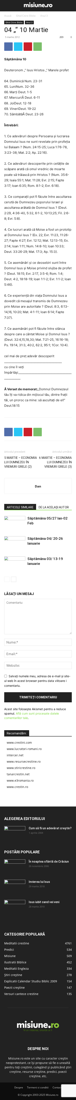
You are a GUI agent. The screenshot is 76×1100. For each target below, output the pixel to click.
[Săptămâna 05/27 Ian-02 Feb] (14, 523)
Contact (57, 1087)
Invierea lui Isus (39, 881)
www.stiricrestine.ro (21, 768)
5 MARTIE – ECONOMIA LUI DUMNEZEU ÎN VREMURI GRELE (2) (20, 462)
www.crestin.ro (17, 787)
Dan (38, 486)
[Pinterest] (28, 46)
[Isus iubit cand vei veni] (14, 907)
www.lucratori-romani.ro (24, 749)
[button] (7, 5)
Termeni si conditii (38, 1087)
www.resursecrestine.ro (24, 761)
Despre (18, 1087)
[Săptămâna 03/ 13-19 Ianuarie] (14, 563)
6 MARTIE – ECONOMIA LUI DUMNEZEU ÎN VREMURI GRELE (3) (55, 462)
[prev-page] (7, 579)
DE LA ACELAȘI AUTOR (54, 507)
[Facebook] (8, 46)
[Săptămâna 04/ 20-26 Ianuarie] (14, 543)
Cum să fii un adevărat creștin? (50, 828)
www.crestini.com (19, 743)
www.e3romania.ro (20, 780)
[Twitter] (18, 46)
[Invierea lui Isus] (14, 887)
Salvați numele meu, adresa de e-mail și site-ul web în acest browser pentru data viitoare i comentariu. (37, 680)
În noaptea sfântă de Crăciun (49, 861)
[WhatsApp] (37, 46)
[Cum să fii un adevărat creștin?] (14, 833)
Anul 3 (44, 16)
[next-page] (13, 579)
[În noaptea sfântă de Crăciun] (14, 866)
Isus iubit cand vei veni (44, 902)
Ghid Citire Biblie (26, 16)
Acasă (7, 16)
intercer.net (15, 755)
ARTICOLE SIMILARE (20, 507)
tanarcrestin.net (18, 774)
